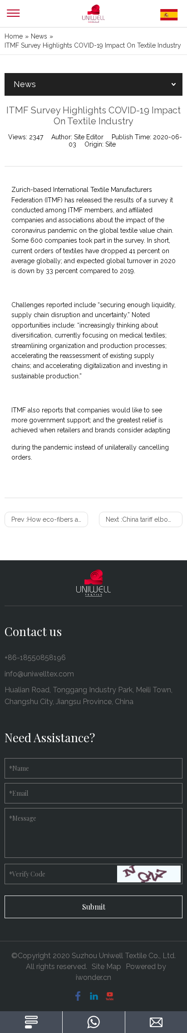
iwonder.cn (93, 977)
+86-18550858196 (35, 657)
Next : (144, 519)
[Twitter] (109, 996)
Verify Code (27, 874)
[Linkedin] (93, 996)
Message (22, 818)
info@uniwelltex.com (39, 674)
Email (18, 793)
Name (19, 768)
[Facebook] (78, 996)
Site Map (106, 966)
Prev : (49, 519)
